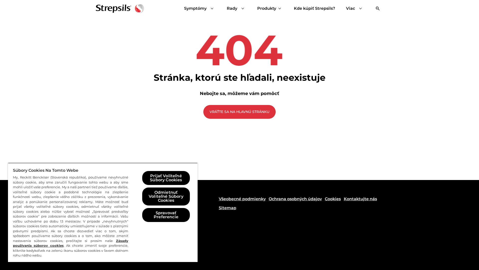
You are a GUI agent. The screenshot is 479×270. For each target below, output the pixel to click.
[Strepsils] (120, 8)
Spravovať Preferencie (166, 214)
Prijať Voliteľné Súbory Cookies (166, 178)
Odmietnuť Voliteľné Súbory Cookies (166, 196)
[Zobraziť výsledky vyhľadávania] (377, 8)
